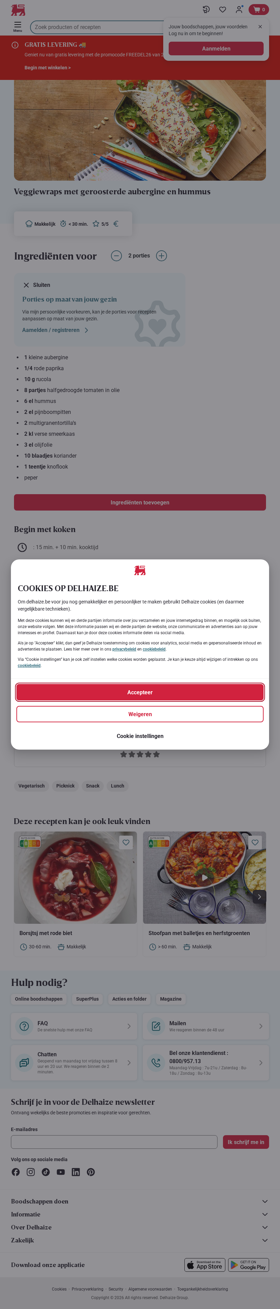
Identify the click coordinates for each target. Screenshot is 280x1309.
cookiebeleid (154, 649)
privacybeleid (124, 649)
